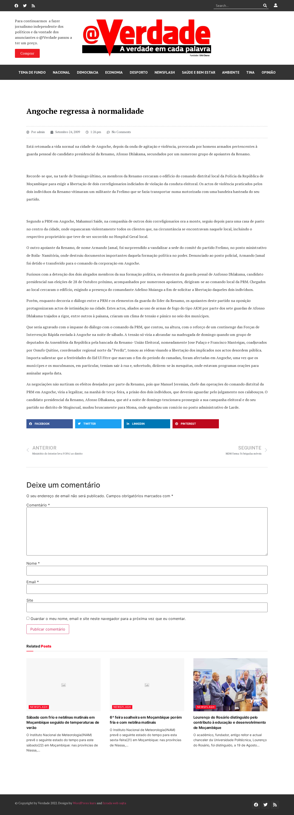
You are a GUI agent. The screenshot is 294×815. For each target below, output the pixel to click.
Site (29, 600)
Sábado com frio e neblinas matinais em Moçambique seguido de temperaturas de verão (62, 722)
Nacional (61, 72)
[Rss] (33, 5)
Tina (250, 72)
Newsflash (165, 72)
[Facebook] (16, 5)
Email (32, 582)
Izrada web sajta (114, 803)
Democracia (87, 72)
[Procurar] (265, 5)
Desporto (139, 72)
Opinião (269, 72)
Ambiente (230, 72)
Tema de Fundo (32, 72)
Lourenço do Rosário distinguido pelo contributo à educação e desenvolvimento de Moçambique (229, 722)
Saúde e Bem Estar (198, 72)
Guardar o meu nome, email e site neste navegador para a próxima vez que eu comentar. (108, 618)
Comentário (38, 505)
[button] (49, 423)
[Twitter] (24, 5)
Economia (114, 72)
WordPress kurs (84, 803)
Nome (33, 563)
